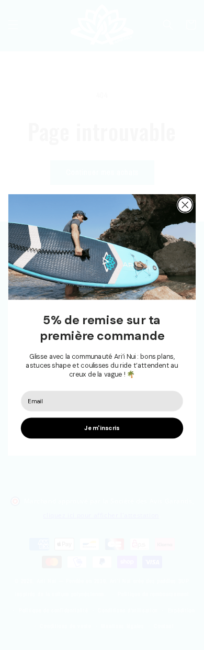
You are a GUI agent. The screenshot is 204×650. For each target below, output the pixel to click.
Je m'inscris (102, 428)
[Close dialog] (185, 205)
